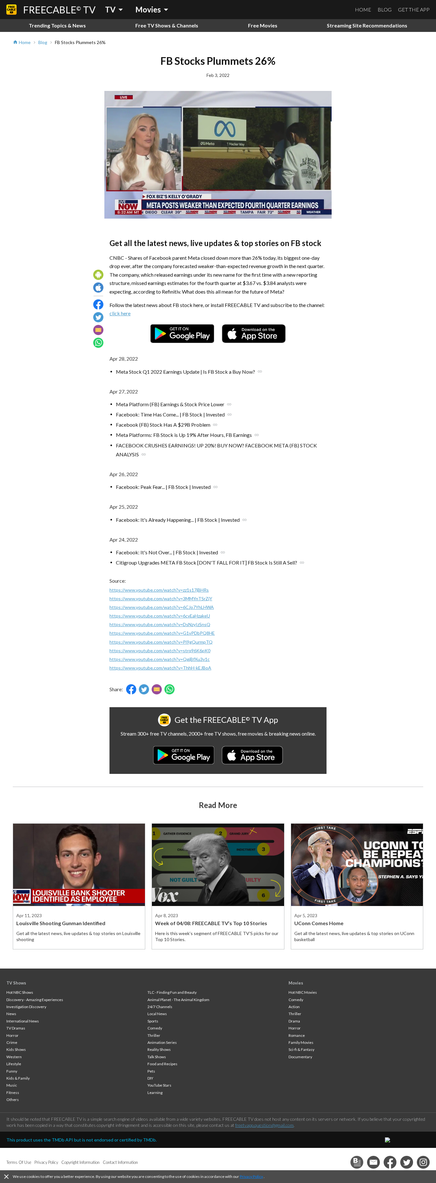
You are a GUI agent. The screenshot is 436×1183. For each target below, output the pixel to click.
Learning (154, 1092)
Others (12, 1099)
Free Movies (262, 25)
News (11, 1013)
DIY (150, 1078)
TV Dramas (15, 1028)
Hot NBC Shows (19, 992)
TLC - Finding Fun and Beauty (172, 992)
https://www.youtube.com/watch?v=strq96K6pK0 (159, 650)
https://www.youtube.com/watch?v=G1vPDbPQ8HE (162, 633)
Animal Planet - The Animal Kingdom (178, 999)
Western (14, 1056)
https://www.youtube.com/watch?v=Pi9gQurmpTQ (161, 642)
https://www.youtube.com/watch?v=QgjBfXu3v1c (159, 659)
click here (120, 313)
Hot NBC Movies (303, 992)
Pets (151, 1071)
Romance (297, 1035)
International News (22, 1021)
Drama (294, 1021)
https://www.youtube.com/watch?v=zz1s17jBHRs (159, 590)
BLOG (385, 9)
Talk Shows (156, 1056)
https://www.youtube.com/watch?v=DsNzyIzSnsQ (159, 624)
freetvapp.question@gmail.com (264, 1125)
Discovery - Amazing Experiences (34, 999)
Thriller (153, 1035)
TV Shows (16, 982)
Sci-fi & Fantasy (301, 1049)
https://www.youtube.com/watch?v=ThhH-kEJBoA (160, 667)
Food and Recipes (162, 1063)
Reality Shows (159, 1049)
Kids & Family (18, 1078)
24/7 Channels (159, 1006)
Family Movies (301, 1042)
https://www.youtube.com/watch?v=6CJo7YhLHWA (161, 607)
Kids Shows (16, 1049)
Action (294, 1006)
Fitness (12, 1092)
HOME (363, 9)
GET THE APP (414, 9)
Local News (157, 1013)
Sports (152, 1021)
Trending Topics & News (57, 25)
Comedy (154, 1028)
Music (11, 1085)
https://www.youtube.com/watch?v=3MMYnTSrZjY (160, 598)
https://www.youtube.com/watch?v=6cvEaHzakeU (159, 615)
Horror (12, 1035)
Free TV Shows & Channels (166, 25)
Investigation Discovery (26, 1006)
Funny (11, 1071)
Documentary (300, 1056)
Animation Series (162, 1042)
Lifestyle (13, 1063)
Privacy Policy (251, 1176)
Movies (296, 982)
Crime (11, 1042)
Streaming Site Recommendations (367, 25)
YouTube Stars (159, 1085)
